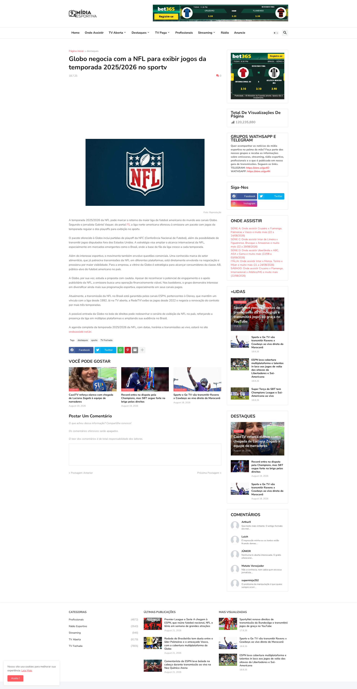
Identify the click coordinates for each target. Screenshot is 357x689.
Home (75, 33)
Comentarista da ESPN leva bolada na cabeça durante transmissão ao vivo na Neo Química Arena (187, 665)
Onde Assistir (94, 33)
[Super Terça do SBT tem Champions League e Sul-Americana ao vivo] (240, 393)
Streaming (205, 33)
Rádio (225, 33)
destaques (93, 51)
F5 (128, 224)
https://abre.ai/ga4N (258, 171)
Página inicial (76, 51)
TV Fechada (106, 340)
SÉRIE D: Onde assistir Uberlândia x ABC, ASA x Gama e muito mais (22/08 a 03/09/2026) (255, 254)
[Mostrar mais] (142, 350)
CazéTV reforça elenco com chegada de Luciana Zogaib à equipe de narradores (91, 398)
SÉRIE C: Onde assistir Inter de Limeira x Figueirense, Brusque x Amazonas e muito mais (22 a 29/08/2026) (255, 243)
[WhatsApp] (120, 350)
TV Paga (161, 33)
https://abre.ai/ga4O (257, 168)
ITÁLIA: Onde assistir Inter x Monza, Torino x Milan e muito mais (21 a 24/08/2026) (256, 263)
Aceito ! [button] (15, 678)
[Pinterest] (128, 350)
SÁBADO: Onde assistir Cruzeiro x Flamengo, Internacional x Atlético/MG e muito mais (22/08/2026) (257, 272)
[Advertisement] (145, 108)
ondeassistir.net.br (80, 332)
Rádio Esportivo (103, 626)
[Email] (135, 350)
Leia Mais (26, 670)
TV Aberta (116, 33)
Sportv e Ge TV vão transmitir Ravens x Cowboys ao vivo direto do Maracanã (196, 396)
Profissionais (184, 33)
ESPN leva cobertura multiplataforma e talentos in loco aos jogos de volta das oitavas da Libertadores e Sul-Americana (267, 368)
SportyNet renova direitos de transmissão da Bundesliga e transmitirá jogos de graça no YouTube (263, 623)
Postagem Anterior (82, 473)
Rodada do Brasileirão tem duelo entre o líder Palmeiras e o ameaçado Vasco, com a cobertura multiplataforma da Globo (188, 644)
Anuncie (239, 33)
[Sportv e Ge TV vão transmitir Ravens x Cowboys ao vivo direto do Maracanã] (240, 342)
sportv (94, 340)
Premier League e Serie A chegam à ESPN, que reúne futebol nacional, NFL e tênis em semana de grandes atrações (188, 623)
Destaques (139, 33)
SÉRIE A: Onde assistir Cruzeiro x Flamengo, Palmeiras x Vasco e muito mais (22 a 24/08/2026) (256, 232)
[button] (276, 33)
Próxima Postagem (208, 473)
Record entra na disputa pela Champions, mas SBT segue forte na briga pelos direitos (143, 398)
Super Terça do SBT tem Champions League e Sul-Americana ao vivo (267, 392)
